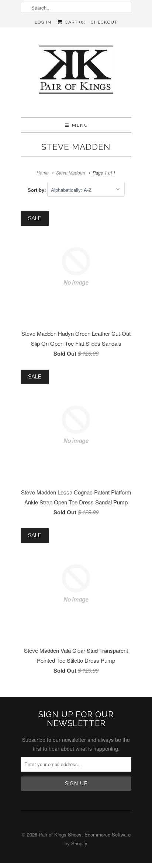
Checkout (104, 22)
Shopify (79, 843)
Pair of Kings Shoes (60, 834)
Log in (43, 22)
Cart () (74, 22)
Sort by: (37, 189)
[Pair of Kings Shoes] (76, 72)
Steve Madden (76, 147)
